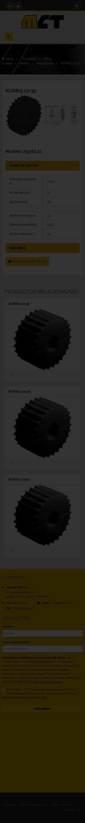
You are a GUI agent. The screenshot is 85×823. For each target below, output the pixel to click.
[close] (72, 382)
